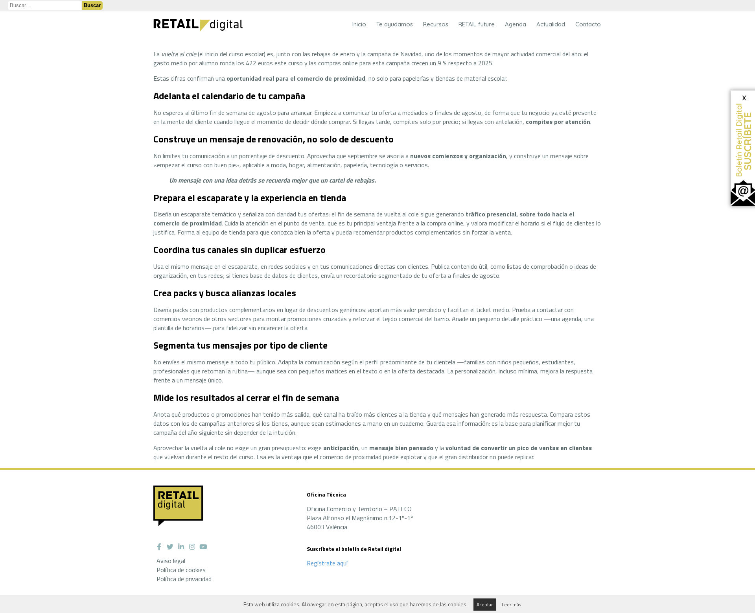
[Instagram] (192, 547)
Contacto (588, 24)
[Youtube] (203, 547)
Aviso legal (171, 560)
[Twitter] (170, 547)
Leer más (511, 604)
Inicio (359, 24)
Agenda (515, 24)
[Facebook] (159, 547)
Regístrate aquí (327, 563)
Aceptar (485, 604)
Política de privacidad (184, 578)
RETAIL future (477, 24)
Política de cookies (181, 569)
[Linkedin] (181, 547)
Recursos (435, 24)
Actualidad (550, 24)
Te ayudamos (394, 24)
